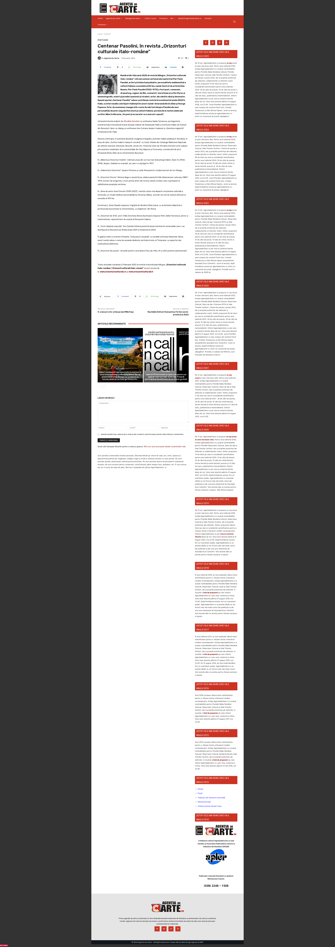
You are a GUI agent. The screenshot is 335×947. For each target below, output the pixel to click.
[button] (234, 22)
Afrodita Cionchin (131, 121)
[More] (182, 67)
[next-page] (103, 386)
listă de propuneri (210, 592)
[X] (226, 42)
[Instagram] (212, 42)
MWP (201, 942)
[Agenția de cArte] (100, 58)
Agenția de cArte (111, 58)
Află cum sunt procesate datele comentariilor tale (164, 446)
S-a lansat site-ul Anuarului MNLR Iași (116, 312)
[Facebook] (205, 42)
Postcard (107, 34)
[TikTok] (219, 42)
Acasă (100, 34)
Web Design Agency (190, 942)
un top (229, 63)
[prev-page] (99, 386)
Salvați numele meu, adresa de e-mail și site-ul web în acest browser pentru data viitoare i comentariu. (142, 434)
